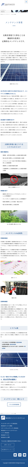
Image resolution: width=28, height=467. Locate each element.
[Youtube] (24, 455)
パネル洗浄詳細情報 (14, 404)
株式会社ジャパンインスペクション (5, 14)
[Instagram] (19, 455)
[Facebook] (15, 455)
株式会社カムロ (4, 437)
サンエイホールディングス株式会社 (9, 423)
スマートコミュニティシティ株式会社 (9, 428)
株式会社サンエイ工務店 (6, 425)
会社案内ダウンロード (8, 449)
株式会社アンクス (5, 435)
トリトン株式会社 (5, 432)
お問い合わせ (7, 445)
